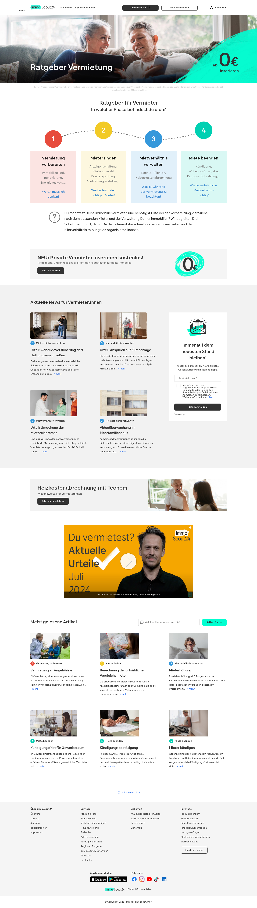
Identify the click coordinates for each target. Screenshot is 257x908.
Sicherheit (136, 827)
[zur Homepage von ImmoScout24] (42, 8)
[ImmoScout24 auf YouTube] (150, 881)
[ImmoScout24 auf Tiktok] (157, 881)
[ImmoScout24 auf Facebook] (134, 881)
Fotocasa (86, 855)
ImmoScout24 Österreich (94, 850)
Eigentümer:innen (84, 7)
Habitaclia (86, 860)
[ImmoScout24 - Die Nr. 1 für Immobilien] (115, 890)
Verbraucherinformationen (145, 818)
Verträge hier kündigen (93, 823)
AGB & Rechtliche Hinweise (145, 813)
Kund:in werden (194, 850)
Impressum (36, 832)
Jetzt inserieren (51, 270)
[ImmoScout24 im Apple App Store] (99, 881)
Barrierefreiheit (38, 827)
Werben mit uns (189, 841)
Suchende (66, 7)
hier (210, 397)
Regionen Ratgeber (91, 846)
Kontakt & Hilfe (89, 813)
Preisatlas (86, 832)
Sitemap (35, 823)
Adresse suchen (90, 837)
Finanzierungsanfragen (194, 827)
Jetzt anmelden (198, 406)
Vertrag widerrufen (91, 841)
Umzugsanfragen (190, 832)
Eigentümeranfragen (192, 823)
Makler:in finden (179, 7)
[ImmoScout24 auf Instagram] (142, 881)
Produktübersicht (190, 813)
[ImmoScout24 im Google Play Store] (117, 881)
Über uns (35, 813)
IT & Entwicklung (90, 827)
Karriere (34, 818)
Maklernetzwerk (189, 818)
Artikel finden (214, 622)
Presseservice (88, 818)
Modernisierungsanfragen (195, 837)
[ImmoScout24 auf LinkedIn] (164, 881)
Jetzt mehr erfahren (53, 501)
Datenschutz (138, 823)
